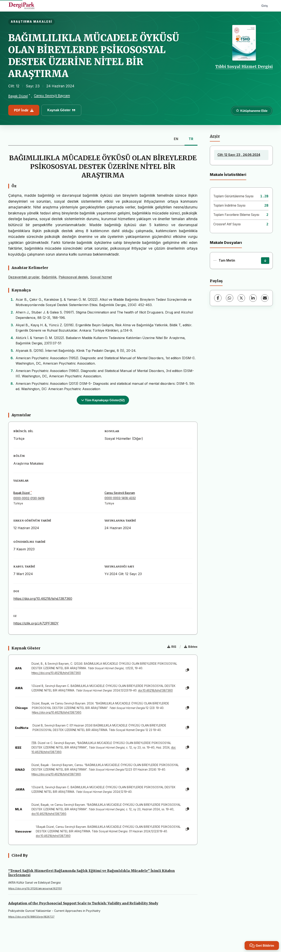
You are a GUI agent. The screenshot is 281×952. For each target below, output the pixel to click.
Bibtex (192, 646)
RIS (173, 646)
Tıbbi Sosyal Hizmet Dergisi (244, 66)
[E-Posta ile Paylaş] (264, 298)
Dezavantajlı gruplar (23, 277)
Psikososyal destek (73, 277)
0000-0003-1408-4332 (120, 498)
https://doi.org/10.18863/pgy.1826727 (31, 916)
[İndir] (265, 260)
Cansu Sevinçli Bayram (52, 96)
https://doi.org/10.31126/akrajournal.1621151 (35, 888)
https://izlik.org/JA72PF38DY (36, 623)
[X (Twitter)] (241, 298)
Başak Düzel (18, 96)
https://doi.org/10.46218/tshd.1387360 (42, 598)
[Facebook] (218, 298)
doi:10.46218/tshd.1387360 (155, 690)
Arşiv (215, 136)
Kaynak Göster (59, 110)
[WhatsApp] (229, 298)
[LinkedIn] (253, 298)
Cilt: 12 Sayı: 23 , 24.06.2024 (238, 155)
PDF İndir (21, 110)
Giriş (264, 5)
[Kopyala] (187, 670)
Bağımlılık (49, 277)
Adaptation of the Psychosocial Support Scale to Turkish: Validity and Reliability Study (83, 903)
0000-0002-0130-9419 (28, 498)
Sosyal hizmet (101, 277)
